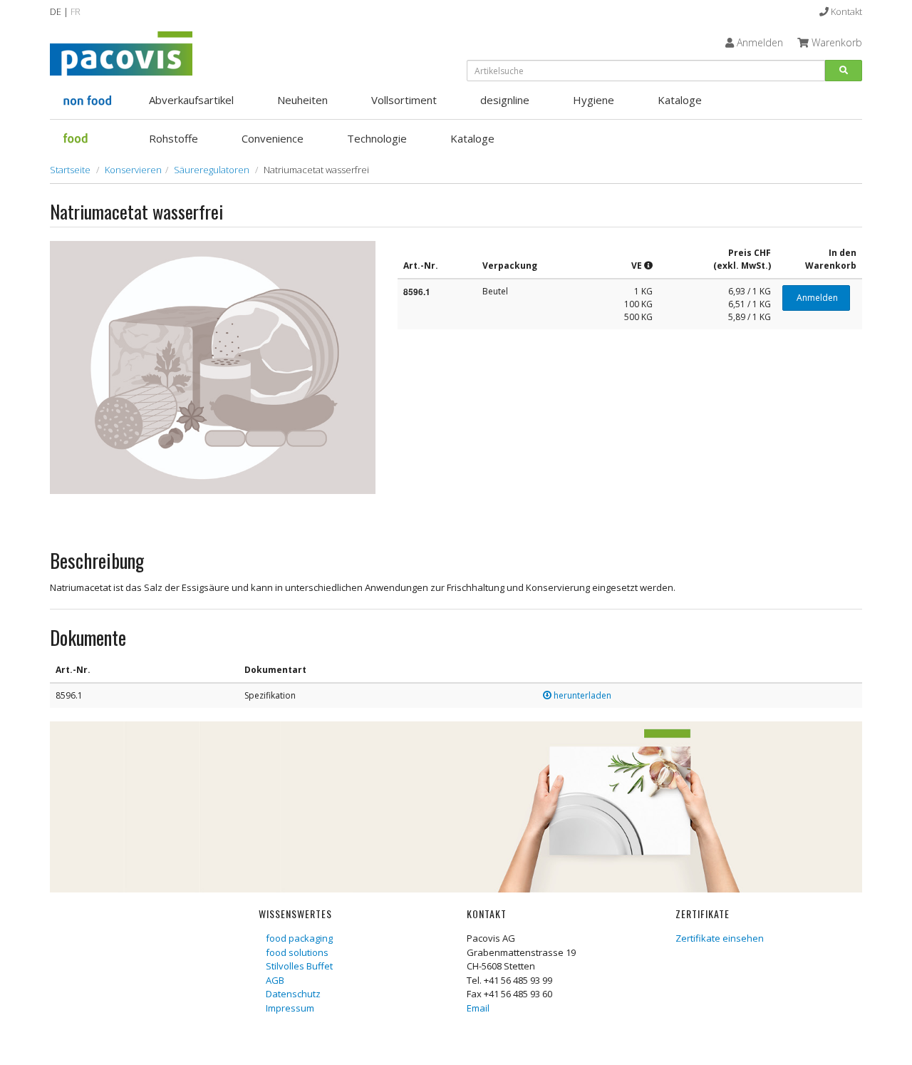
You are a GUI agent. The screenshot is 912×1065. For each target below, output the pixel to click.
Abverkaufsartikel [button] (191, 100)
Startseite (70, 169)
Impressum (290, 1008)
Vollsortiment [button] (404, 100)
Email (478, 1008)
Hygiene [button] (593, 100)
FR (76, 11)
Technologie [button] (377, 138)
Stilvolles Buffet (299, 965)
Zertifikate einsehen (719, 938)
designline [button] (504, 100)
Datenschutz (293, 993)
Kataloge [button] (680, 100)
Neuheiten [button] (302, 100)
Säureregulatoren (211, 169)
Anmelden (816, 298)
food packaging (299, 938)
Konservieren (133, 169)
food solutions (297, 952)
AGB (275, 980)
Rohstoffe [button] (173, 138)
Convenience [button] (273, 138)
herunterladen (581, 695)
